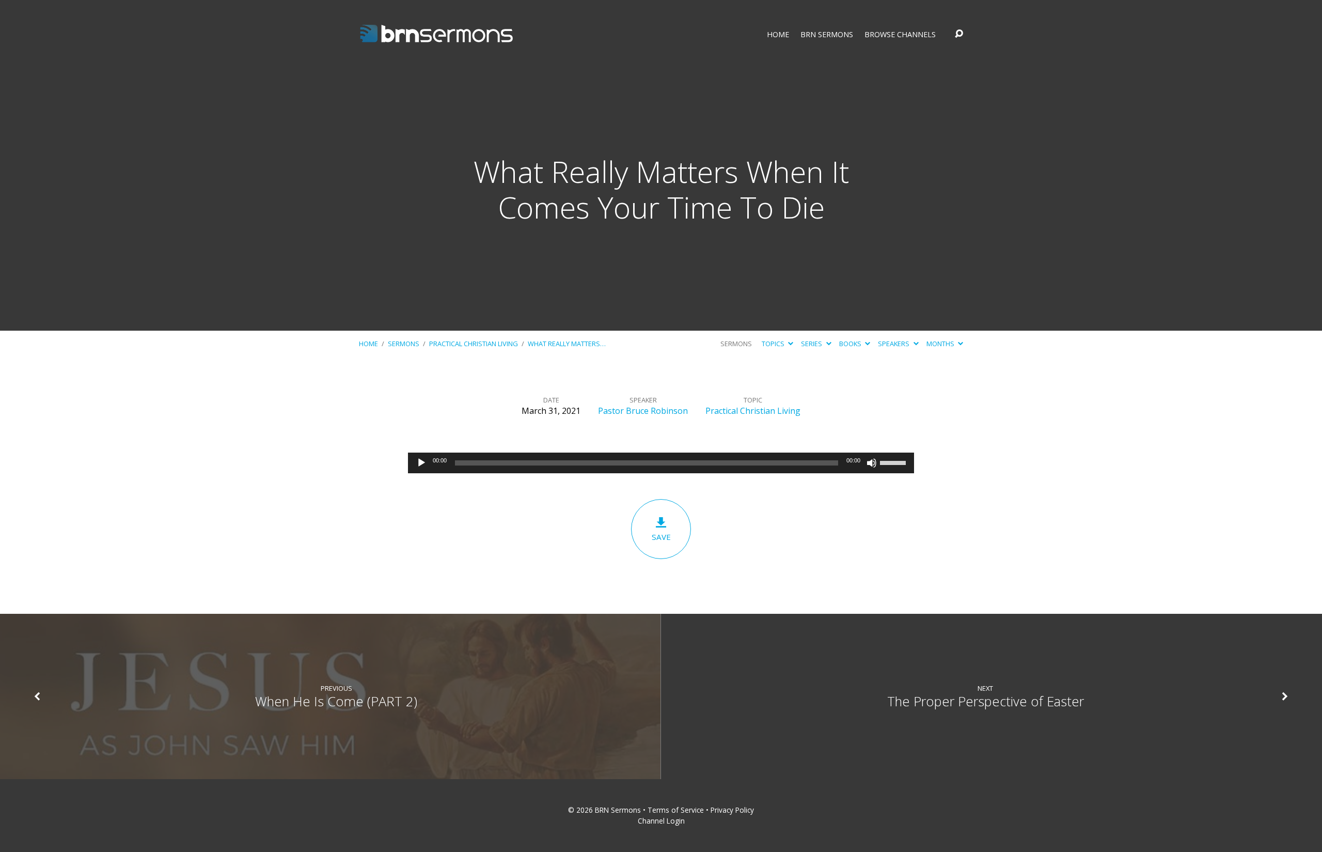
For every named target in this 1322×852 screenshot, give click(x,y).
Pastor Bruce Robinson (643, 410)
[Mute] (872, 463)
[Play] (421, 463)
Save (661, 537)
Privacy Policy (732, 810)
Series (812, 343)
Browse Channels (900, 34)
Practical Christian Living (473, 343)
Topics (774, 343)
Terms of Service (676, 810)
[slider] (894, 462)
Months (941, 343)
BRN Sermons (826, 34)
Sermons (403, 343)
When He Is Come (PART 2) (336, 701)
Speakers (894, 343)
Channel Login (661, 821)
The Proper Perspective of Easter (985, 701)
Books (851, 343)
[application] (661, 463)
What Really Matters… (567, 343)
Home (778, 34)
